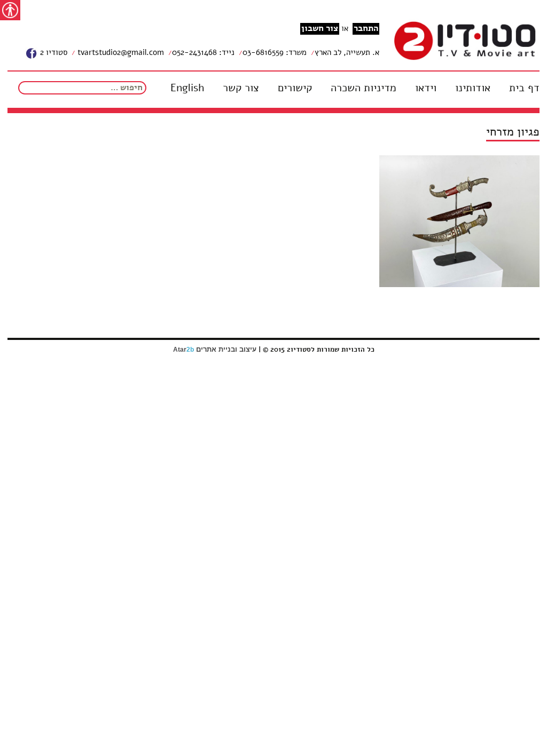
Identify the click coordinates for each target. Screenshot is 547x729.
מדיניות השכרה (363, 88)
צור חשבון (319, 28)
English (187, 88)
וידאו (425, 88)
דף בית (524, 88)
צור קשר (241, 88)
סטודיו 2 (52, 52)
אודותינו (472, 88)
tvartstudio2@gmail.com (119, 52)
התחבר (366, 28)
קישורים (295, 88)
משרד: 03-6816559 (275, 52)
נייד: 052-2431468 (203, 52)
